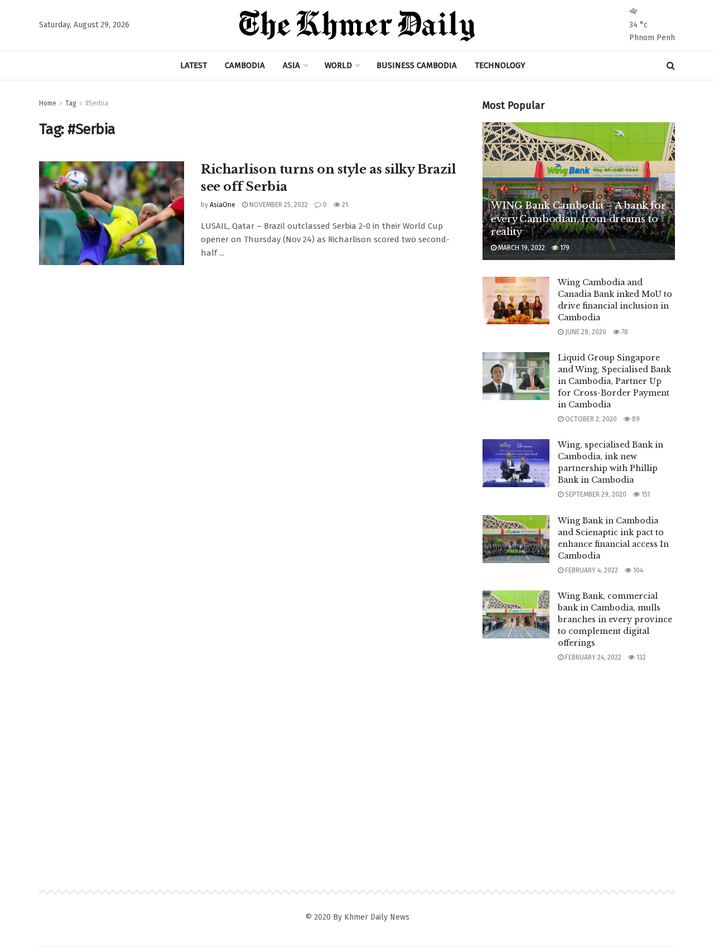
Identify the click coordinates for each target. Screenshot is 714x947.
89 (635, 419)
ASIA (291, 65)
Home (47, 103)
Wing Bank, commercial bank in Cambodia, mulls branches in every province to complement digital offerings (615, 619)
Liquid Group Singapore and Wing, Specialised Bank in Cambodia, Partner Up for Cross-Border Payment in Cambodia (614, 381)
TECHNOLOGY (500, 65)
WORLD (338, 65)
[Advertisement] (579, 756)
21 (344, 205)
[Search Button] (671, 65)
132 (640, 657)
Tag (70, 103)
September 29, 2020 (594, 494)
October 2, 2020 (590, 419)
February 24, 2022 (592, 657)
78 (624, 332)
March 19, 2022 (520, 248)
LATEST (193, 65)
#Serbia (96, 103)
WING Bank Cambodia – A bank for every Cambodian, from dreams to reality (578, 219)
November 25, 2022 (278, 205)
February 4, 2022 (590, 570)
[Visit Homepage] (357, 25)
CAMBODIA (245, 65)
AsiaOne (222, 205)
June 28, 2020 (584, 332)
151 (645, 494)
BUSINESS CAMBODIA (417, 65)
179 (564, 248)
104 (637, 570)
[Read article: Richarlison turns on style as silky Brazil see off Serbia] (111, 213)
